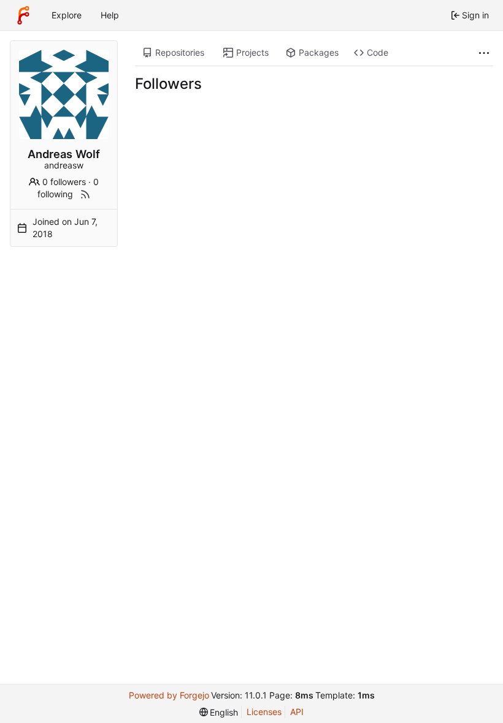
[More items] (484, 53)
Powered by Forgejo (169, 695)
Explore (67, 15)
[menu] (219, 712)
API (297, 711)
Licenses (264, 711)
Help (110, 15)
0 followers (64, 181)
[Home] (23, 15)
